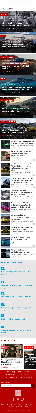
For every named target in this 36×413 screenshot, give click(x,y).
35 (2, 316)
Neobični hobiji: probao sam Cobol (13, 319)
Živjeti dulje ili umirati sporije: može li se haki (16, 285)
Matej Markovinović (6, 92)
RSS (2, 404)
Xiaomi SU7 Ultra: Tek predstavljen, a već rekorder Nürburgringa (20, 217)
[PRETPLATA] (33, 385)
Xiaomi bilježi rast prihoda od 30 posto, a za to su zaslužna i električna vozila (17, 88)
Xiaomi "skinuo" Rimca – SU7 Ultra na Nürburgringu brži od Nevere (16, 131)
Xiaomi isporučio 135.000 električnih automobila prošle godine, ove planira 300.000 (21, 205)
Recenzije (28, 347)
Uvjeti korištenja (11, 404)
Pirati (4, 347)
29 (33, 160)
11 (33, 224)
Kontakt (26, 407)
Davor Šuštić (28, 367)
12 (34, 31)
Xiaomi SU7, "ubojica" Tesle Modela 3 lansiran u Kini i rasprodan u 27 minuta (20, 240)
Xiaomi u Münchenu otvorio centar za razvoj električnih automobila (16, 45)
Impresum (11, 407)
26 (2, 282)
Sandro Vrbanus (5, 367)
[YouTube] (18, 399)
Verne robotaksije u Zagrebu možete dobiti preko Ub (16, 273)
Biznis (3, 36)
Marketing (19, 407)
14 (33, 246)
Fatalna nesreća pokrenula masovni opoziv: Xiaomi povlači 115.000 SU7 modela (16, 66)
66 (2, 268)
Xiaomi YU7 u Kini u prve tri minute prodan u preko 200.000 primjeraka (16, 110)
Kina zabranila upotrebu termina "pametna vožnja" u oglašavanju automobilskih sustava (22, 180)
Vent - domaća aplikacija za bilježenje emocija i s (17, 308)
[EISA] (18, 393)
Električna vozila (7, 57)
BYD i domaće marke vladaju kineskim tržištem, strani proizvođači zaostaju (20, 154)
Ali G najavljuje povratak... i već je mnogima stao (17, 296)
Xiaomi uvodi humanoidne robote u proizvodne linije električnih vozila (15, 24)
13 (34, 138)
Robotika (4, 14)
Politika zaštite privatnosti (25, 404)
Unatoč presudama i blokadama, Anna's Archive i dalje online (11, 362)
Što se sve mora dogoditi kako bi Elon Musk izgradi (16, 331)
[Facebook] (13, 399)
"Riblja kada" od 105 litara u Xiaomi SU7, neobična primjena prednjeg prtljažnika (21, 193)
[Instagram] (22, 399)
